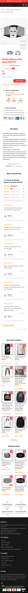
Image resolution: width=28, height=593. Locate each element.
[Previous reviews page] (17, 329)
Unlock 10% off (3, 586)
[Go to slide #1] (10, 53)
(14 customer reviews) (14, 65)
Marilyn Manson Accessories (13, 9)
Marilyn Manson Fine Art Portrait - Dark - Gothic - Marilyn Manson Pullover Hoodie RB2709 (20, 407)
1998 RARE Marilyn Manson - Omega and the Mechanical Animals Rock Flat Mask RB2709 (20, 465)
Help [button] (25, 591)
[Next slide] (25, 31)
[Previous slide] (3, 31)
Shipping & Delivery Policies (7, 556)
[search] (23, 5)
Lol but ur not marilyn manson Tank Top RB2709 (20, 358)
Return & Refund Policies (7, 560)
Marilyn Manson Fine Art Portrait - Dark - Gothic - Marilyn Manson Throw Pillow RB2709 (20, 381)
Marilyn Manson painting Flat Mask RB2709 (6, 464)
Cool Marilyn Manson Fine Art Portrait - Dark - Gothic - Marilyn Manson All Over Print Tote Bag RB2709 (7, 407)
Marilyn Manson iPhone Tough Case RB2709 (6, 358)
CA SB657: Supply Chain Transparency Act (11, 549)
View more (14, 440)
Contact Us (3, 563)
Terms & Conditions (5, 542)
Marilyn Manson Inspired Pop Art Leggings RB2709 (6, 380)
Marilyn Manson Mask (7, 12)
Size (3, 71)
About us (3, 540)
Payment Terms (5, 558)
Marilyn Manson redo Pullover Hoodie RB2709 (20, 431)
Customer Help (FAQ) (6, 565)
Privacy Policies (5, 544)
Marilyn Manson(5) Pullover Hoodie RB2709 (6, 431)
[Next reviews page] (24, 329)
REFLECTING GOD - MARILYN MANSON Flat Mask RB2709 (19, 489)
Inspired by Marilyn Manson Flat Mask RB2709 (6, 489)
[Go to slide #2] (18, 53)
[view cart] (26, 5)
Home (2, 9)
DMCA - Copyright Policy (7, 547)
